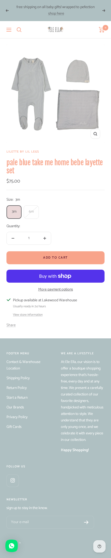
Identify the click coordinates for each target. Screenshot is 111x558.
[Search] (19, 29)
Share (11, 325)
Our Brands (15, 407)
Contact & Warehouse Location (23, 365)
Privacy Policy (16, 417)
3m (14, 212)
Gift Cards (14, 427)
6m (31, 212)
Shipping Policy (18, 378)
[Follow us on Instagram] (12, 480)
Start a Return (16, 398)
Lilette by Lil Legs (22, 151)
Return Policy (16, 388)
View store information (28, 314)
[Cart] (102, 29)
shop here (56, 14)
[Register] (86, 522)
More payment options (55, 289)
